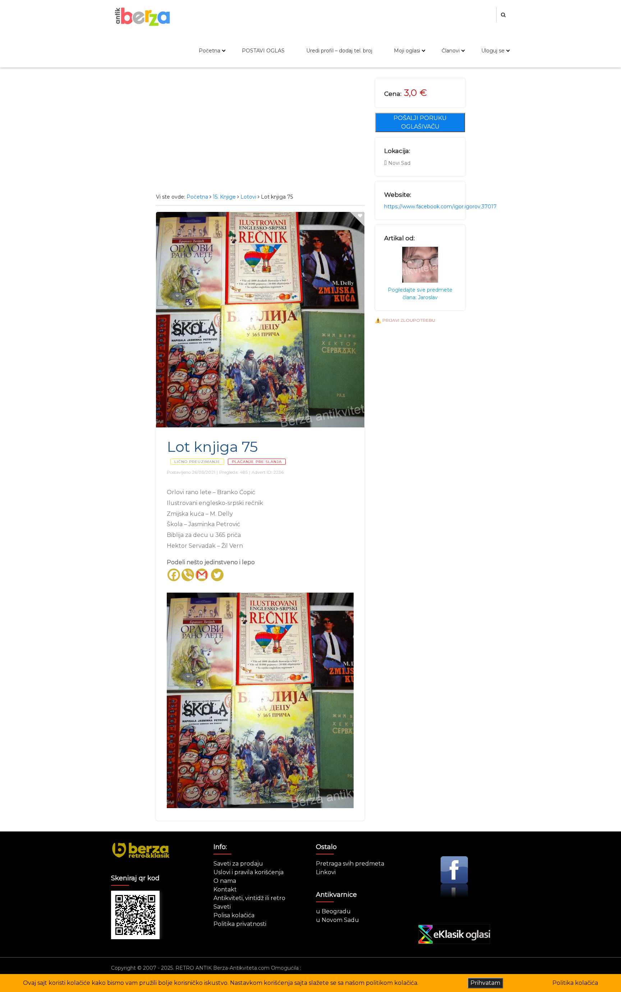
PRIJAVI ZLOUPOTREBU (408, 320)
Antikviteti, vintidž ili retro (249, 898)
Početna (209, 50)
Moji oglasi (407, 50)
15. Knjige (224, 197)
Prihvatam (485, 982)
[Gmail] (202, 575)
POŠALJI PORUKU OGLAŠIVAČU (420, 122)
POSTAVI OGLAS (263, 50)
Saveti (222, 906)
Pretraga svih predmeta (350, 863)
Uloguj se (493, 50)
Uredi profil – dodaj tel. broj (339, 50)
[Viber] (187, 575)
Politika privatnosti (239, 924)
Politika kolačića (575, 982)
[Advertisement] (260, 132)
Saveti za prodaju (238, 863)
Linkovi (326, 872)
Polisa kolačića (233, 915)
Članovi (451, 50)
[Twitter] (217, 575)
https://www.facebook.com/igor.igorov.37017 (440, 206)
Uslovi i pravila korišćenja (248, 872)
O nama (224, 880)
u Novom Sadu (337, 920)
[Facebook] (173, 575)
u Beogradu (333, 911)
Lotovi (248, 197)
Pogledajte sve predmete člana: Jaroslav (420, 294)
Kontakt (225, 889)
